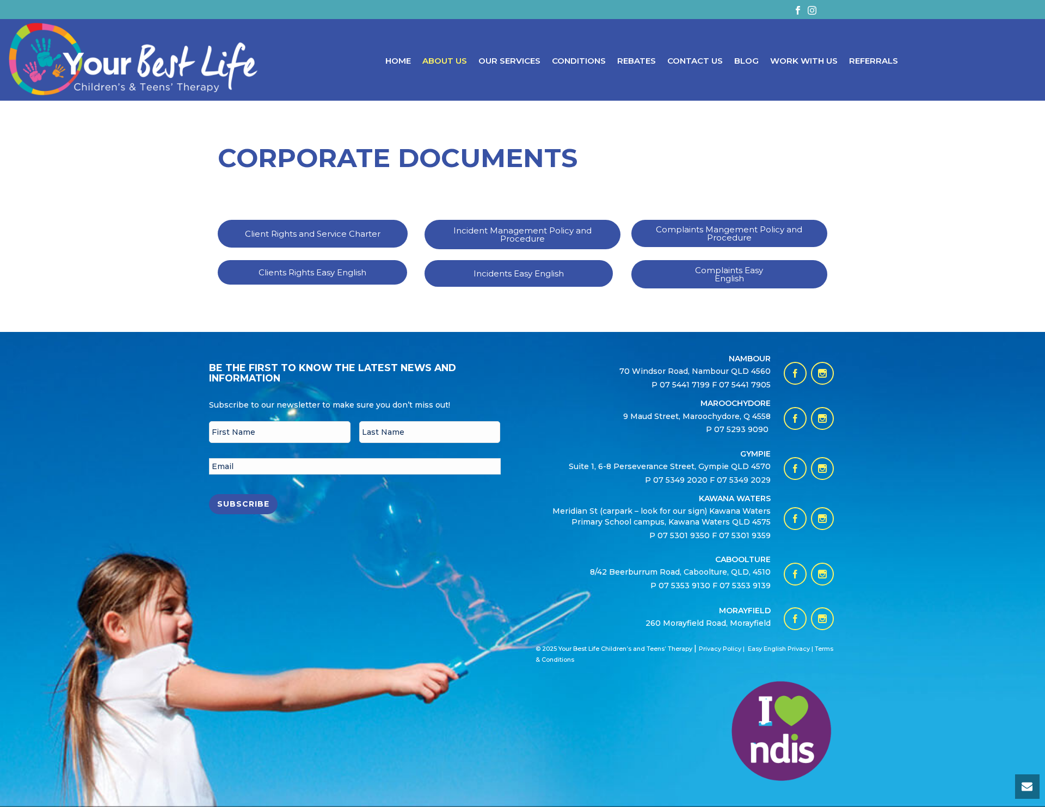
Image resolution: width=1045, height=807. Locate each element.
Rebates (636, 61)
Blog (746, 61)
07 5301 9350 (684, 535)
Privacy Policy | (722, 648)
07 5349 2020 (680, 480)
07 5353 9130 (685, 585)
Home (398, 61)
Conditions (579, 61)
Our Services (509, 61)
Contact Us (695, 61)
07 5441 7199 (686, 385)
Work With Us (804, 61)
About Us (444, 61)
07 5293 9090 (742, 429)
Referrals (873, 61)
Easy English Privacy (779, 648)
